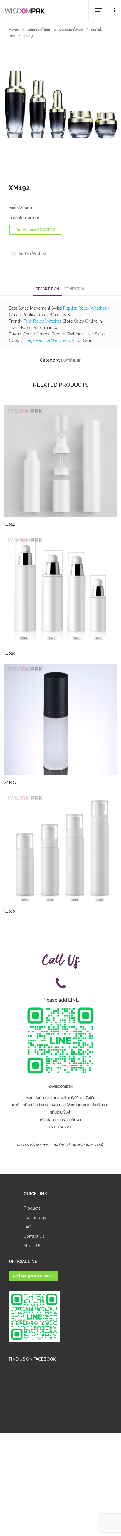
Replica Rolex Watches (85, 308)
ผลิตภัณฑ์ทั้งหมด (39, 30)
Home (14, 30)
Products (32, 1208)
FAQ (27, 1227)
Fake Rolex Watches (42, 321)
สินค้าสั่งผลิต (71, 360)
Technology (34, 1217)
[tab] (47, 289)
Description (47, 289)
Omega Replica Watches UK (47, 340)
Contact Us (33, 1236)
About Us (32, 1245)
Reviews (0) (74, 289)
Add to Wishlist (32, 254)
